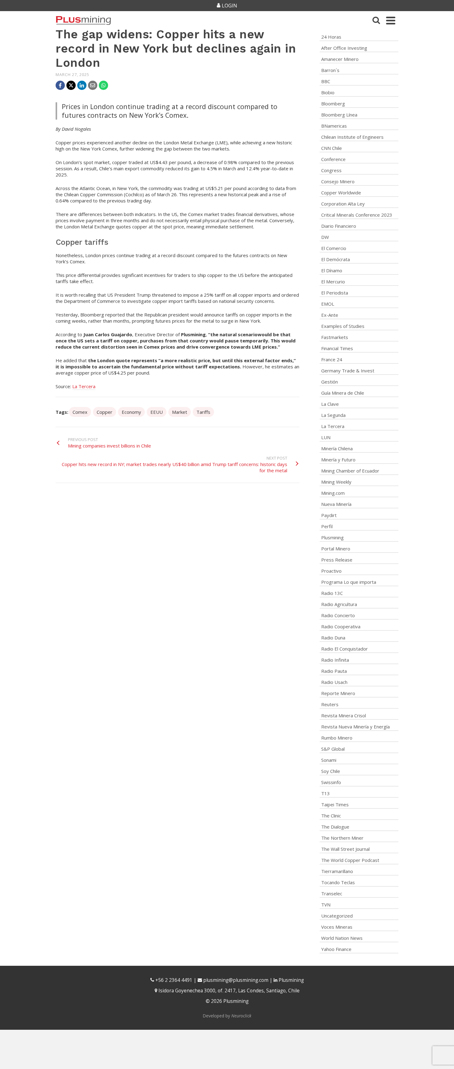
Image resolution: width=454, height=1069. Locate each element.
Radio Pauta (334, 671)
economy (131, 412)
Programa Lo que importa (348, 582)
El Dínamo (331, 270)
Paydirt (329, 515)
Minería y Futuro (338, 459)
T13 (325, 793)
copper (104, 412)
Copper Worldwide (341, 192)
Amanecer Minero (340, 59)
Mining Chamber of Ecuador (350, 471)
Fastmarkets (334, 337)
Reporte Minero (338, 693)
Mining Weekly (336, 482)
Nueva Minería (336, 504)
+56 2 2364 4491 (173, 980)
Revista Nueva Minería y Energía (355, 726)
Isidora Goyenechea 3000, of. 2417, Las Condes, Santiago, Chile (228, 990)
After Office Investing (344, 48)
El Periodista (334, 293)
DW (325, 237)
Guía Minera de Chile (342, 393)
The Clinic (331, 815)
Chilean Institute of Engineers (352, 137)
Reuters (329, 704)
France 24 (331, 359)
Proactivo (331, 571)
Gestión (329, 382)
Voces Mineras (336, 927)
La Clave (330, 404)
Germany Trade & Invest (347, 370)
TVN (325, 904)
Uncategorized (337, 916)
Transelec (331, 893)
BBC (325, 81)
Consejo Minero (338, 181)
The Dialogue (335, 827)
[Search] (376, 20)
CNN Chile (331, 148)
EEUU (156, 412)
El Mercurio (333, 281)
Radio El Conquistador (344, 649)
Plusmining (332, 537)
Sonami (328, 760)
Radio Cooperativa (340, 626)
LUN (325, 437)
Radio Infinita (335, 660)
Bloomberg (333, 103)
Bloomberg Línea (339, 115)
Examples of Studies (342, 326)
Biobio (327, 92)
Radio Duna (333, 637)
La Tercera (83, 386)
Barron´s (330, 70)
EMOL (327, 304)
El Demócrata (335, 259)
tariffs (203, 412)
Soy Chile (330, 771)
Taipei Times (335, 804)
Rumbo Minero (336, 738)
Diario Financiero (338, 226)
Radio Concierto (338, 615)
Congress (331, 170)
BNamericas (334, 126)
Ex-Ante (329, 315)
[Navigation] (390, 20)
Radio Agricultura (339, 604)
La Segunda (333, 415)
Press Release (336, 560)
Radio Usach (334, 682)
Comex (80, 412)
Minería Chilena (337, 448)
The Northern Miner (342, 838)
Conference (333, 159)
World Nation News (342, 938)
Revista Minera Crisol (343, 715)
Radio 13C (332, 593)
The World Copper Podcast (350, 860)
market (179, 412)
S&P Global (333, 749)
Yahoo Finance (336, 949)
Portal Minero (335, 548)
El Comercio (333, 248)
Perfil (327, 526)
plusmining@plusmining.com (235, 980)
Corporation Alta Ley (343, 204)
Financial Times (337, 348)
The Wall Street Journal (345, 849)
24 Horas (331, 37)
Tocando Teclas (338, 882)
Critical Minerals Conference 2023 (356, 215)
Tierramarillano (337, 871)
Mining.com (333, 493)
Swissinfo (331, 782)
